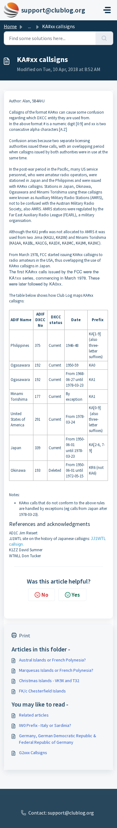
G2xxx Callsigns (33, 752)
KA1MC (68, 243)
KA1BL (28, 243)
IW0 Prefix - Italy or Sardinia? (45, 725)
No (44, 594)
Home (10, 26)
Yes (76, 594)
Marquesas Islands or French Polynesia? (56, 670)
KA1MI (81, 243)
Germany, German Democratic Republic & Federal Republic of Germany (57, 739)
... (29, 26)
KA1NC (93, 243)
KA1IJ (49, 237)
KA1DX (54, 243)
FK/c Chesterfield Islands (42, 691)
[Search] (104, 38)
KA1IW (61, 237)
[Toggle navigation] (107, 10)
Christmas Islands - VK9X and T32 (49, 680)
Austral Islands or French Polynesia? (52, 660)
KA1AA (15, 243)
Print (24, 635)
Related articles (34, 715)
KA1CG (41, 243)
